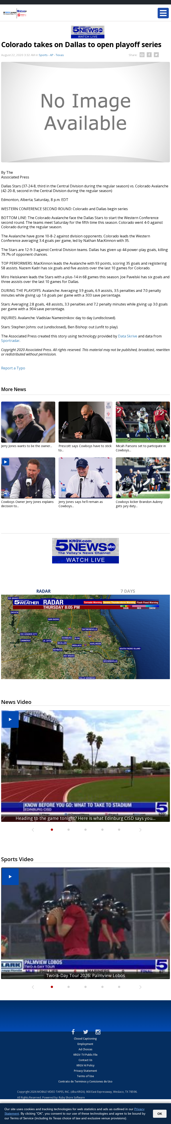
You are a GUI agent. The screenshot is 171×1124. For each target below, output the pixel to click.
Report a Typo (13, 368)
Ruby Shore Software (72, 1097)
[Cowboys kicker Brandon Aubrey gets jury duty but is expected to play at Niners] (143, 477)
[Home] (30, 13)
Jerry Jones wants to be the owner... (26, 446)
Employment (85, 1044)
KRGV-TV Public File (85, 1055)
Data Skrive (127, 336)
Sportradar (10, 340)
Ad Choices (85, 1049)
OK (159, 1114)
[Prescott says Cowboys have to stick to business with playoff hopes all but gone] (86, 422)
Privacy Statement (85, 1071)
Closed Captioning (85, 1038)
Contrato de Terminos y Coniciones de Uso (85, 1081)
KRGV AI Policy (85, 1065)
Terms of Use (85, 1076)
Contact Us (85, 1060)
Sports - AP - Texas (51, 55)
